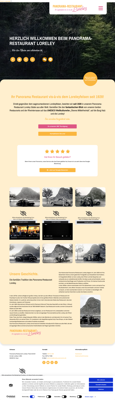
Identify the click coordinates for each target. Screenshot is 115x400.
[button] (57, 126)
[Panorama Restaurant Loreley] (13, 59)
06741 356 (50, 354)
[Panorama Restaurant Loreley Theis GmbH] (70, 8)
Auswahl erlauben (101, 384)
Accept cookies (23, 222)
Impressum (78, 354)
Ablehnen (101, 389)
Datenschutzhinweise (81, 356)
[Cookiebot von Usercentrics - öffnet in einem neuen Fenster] (11, 396)
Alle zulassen (101, 380)
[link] (23, 213)
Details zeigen (89, 396)
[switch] (48, 396)
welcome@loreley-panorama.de (56, 358)
